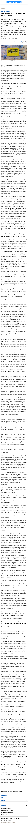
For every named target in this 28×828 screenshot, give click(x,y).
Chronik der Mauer (6, 820)
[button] (2, 2)
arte (18, 818)
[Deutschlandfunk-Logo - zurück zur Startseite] (14, 2)
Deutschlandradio (6, 808)
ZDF (10, 818)
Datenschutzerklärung (7, 810)
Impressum (4, 814)
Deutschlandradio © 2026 (8, 822)
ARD (7, 818)
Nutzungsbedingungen (7, 812)
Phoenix (14, 818)
